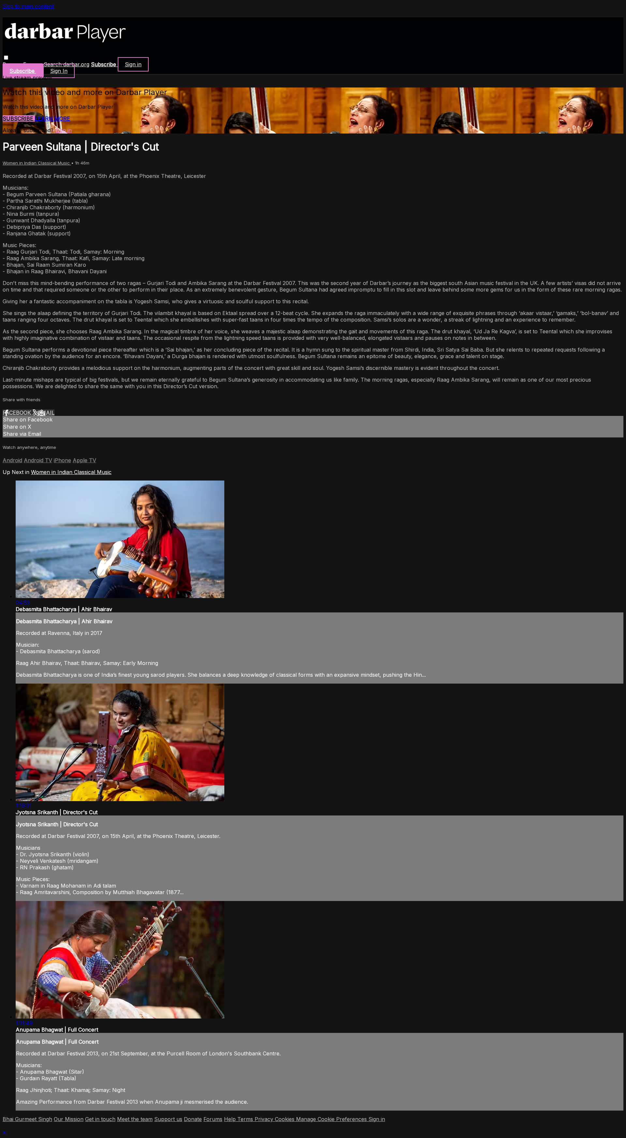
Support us (168, 1119)
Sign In (58, 71)
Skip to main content (28, 6)
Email (46, 412)
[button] (6, 57)
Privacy (265, 1119)
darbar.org (76, 64)
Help (230, 1119)
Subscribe (19, 118)
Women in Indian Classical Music (37, 163)
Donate (193, 1119)
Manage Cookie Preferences (332, 1119)
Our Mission (68, 1119)
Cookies (285, 1119)
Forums (212, 1119)
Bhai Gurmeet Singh (27, 1119)
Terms (246, 1119)
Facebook (18, 412)
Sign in (133, 64)
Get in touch (100, 1119)
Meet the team (135, 1119)
